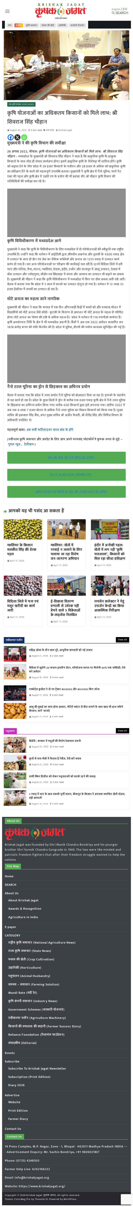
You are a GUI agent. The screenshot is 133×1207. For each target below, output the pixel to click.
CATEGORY (13, 935)
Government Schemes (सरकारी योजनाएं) (36, 1009)
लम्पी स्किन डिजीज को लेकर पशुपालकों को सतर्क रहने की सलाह (62, 777)
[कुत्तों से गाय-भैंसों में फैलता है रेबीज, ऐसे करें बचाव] (15, 762)
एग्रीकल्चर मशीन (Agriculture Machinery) (37, 1018)
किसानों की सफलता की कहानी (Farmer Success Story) (44, 1026)
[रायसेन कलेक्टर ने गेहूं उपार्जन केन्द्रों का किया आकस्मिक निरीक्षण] (110, 578)
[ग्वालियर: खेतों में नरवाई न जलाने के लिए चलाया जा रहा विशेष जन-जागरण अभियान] (66, 521)
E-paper (10, 927)
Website (14, 1102)
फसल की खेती (48, 25)
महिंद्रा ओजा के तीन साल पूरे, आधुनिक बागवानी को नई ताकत (61, 650)
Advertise (12, 1095)
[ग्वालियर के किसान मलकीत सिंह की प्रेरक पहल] (23, 521)
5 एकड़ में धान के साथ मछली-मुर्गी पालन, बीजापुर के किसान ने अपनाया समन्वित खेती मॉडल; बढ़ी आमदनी (77, 796)
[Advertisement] (66, 213)
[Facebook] (11, 137)
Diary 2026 (16, 1085)
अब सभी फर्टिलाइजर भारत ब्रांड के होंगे (50, 430)
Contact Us (13, 1129)
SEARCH (11, 885)
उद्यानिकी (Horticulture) (25, 967)
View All (122, 640)
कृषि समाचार (31, 25)
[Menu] (7, 11)
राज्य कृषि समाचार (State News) (21, 104)
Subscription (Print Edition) (29, 1077)
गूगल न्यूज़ (14, 444)
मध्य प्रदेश (50, 130)
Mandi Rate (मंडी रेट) (22, 993)
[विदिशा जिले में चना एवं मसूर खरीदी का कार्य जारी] (23, 578)
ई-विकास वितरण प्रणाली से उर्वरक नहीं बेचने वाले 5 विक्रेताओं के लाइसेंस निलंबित (65, 608)
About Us (12, 893)
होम (9, 25)
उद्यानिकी (62, 25)
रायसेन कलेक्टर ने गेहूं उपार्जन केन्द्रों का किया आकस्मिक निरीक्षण (109, 605)
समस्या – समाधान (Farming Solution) (34, 984)
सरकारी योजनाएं (77, 25)
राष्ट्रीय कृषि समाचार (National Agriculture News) (42, 942)
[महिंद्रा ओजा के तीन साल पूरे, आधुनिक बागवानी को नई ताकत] (15, 654)
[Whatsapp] (24, 137)
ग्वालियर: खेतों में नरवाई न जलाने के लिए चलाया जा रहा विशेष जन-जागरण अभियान (66, 552)
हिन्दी (125, 9)
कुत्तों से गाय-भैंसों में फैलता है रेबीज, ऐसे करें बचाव (55, 759)
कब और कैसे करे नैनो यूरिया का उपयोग (71, 457)
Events (10, 1053)
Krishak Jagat (65, 130)
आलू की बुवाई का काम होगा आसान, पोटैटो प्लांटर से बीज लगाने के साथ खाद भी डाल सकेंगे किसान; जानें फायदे (76, 709)
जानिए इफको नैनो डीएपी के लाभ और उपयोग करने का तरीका (71, 491)
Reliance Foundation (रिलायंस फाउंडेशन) (36, 1034)
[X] (17, 137)
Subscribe (12, 1061)
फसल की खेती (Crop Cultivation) (31, 959)
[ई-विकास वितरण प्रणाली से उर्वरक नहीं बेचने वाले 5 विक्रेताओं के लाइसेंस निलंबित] (66, 578)
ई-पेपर (19, 25)
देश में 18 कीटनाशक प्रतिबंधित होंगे (71, 474)
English (116, 9)
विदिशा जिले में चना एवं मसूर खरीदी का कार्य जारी (23, 605)
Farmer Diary (18, 1119)
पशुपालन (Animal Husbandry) (29, 976)
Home (9, 876)
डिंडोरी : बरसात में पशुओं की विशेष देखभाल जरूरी (55, 741)
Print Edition (18, 1110)
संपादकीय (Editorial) (22, 1043)
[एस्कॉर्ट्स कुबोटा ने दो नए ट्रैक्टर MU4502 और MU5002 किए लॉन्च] (15, 693)
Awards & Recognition (25, 908)
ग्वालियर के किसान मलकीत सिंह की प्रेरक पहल (21, 549)
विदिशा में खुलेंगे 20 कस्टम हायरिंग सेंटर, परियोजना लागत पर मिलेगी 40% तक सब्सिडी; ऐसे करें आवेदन (77, 670)
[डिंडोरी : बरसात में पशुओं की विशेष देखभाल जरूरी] (15, 745)
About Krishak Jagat (23, 900)
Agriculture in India (23, 917)
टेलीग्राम (29, 444)
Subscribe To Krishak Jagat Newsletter (37, 1068)
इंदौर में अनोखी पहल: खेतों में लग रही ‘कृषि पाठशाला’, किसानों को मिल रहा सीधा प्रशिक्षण (109, 552)
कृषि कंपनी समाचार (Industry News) (33, 1001)
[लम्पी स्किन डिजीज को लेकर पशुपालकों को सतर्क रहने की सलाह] (15, 780)
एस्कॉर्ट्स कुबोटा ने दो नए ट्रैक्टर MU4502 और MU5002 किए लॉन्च (64, 689)
